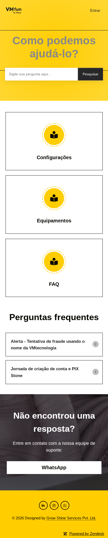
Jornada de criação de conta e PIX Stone (45, 372)
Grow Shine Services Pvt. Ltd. (71, 518)
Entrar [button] (95, 10)
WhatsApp (54, 467)
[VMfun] (14, 10)
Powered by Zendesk (86, 533)
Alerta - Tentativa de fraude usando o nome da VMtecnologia (48, 344)
